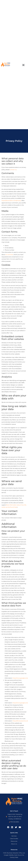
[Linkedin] (12, 827)
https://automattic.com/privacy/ (11, 200)
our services (9, 254)
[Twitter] (16, 827)
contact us (13, 169)
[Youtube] (20, 827)
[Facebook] (8, 827)
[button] (23, 64)
